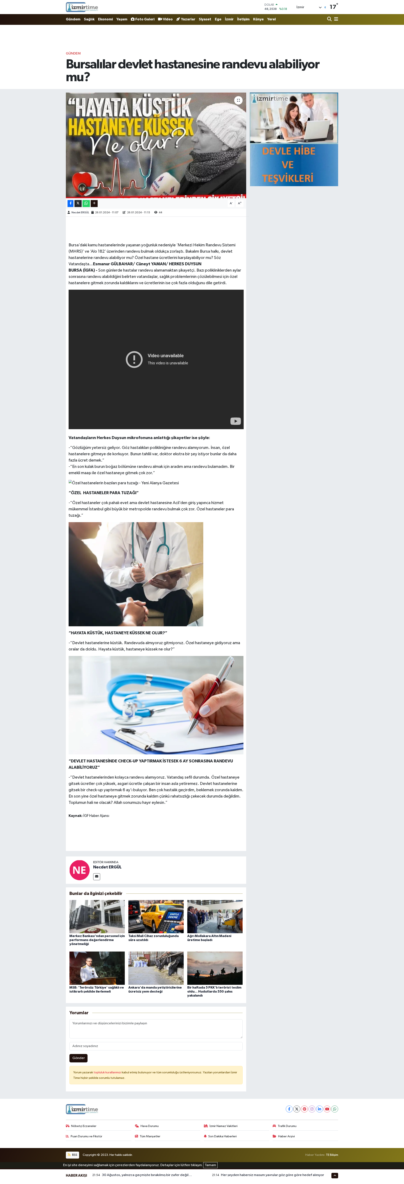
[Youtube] (327, 1109)
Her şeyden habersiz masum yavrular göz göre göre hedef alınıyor (272, 1175)
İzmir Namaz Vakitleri (224, 1126)
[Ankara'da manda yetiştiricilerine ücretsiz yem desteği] (156, 968)
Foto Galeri (144, 19)
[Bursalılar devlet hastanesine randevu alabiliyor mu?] (156, 145)
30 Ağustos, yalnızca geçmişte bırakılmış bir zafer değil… (147, 1175)
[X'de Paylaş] (78, 203)
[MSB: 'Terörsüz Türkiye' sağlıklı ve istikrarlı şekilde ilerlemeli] (97, 968)
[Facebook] (289, 1109)
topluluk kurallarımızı (108, 1072)
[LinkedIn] (319, 1109)
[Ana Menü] (335, 19)
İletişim (243, 19)
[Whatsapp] (334, 1109)
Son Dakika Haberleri (222, 1136)
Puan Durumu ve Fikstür (86, 1136)
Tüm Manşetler (150, 1136)
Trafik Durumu (287, 1126)
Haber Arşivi (286, 1136)
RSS (74, 1154)
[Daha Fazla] (94, 203)
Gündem (73, 19)
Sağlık (89, 19)
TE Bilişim (332, 1154)
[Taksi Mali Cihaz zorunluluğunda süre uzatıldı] (156, 916)
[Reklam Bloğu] (294, 139)
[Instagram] (311, 1109)
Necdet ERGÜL (80, 212)
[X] (296, 1109)
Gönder (78, 1058)
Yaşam (121, 19)
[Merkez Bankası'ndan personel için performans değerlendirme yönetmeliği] (97, 916)
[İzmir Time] (82, 7)
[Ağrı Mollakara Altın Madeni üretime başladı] (215, 916)
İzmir (229, 19)
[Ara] (329, 19)
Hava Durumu (150, 1126)
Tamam (210, 1165)
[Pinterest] (304, 1109)
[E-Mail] (96, 876)
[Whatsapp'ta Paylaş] (86, 203)
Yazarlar (188, 19)
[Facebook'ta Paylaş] (70, 203)
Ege (218, 19)
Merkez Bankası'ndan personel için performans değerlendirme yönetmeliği (97, 940)
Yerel (271, 19)
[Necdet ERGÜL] (79, 870)
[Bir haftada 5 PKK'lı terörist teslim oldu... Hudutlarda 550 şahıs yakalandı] (215, 968)
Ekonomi (105, 19)
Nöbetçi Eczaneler (83, 1126)
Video (168, 19)
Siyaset (205, 19)
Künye (258, 19)
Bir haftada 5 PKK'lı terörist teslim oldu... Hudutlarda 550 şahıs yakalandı (214, 991)
